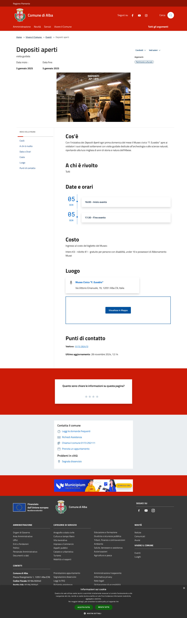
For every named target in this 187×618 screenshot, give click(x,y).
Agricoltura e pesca (103, 555)
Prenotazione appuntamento (67, 573)
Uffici (15, 540)
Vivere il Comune (34, 37)
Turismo (57, 555)
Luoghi (138, 556)
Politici (16, 547)
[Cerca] (170, 15)
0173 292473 (81, 346)
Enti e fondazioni (21, 544)
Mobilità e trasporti (62, 559)
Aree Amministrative (22, 536)
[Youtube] (138, 15)
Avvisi (137, 540)
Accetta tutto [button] (84, 607)
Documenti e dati (21, 555)
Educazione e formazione (105, 532)
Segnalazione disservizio (65, 577)
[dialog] (93, 601)
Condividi (139, 50)
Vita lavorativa (60, 540)
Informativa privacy (103, 577)
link (117, 601)
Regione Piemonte (21, 3)
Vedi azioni (153, 50)
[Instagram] (145, 15)
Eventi (49, 37)
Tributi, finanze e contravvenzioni (109, 540)
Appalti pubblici (61, 547)
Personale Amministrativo (25, 551)
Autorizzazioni (100, 551)
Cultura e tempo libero (64, 536)
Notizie (138, 532)
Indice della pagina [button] (27, 132)
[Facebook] (131, 15)
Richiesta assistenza (63, 584)
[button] (93, 613)
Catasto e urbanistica (63, 551)
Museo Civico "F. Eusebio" (89, 282)
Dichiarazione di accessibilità (107, 584)
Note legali (99, 580)
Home (19, 37)
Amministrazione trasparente (107, 573)
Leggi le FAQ (59, 580)
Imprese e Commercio (64, 544)
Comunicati (140, 536)
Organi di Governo (21, 532)
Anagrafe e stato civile (64, 532)
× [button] (184, 588)
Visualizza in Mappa (118, 310)
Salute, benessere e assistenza (108, 547)
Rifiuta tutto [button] (103, 607)
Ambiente (98, 543)
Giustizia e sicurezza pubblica (107, 536)
